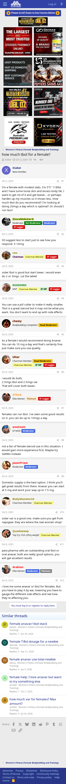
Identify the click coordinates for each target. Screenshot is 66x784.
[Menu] (5, 4)
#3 (62, 266)
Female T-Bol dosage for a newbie (34, 641)
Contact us (8, 777)
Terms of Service (11, 773)
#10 (62, 512)
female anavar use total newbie (33, 659)
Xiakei (8, 159)
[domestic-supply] (17, 71)
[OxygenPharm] (48, 132)
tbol (41, 159)
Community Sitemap (47, 773)
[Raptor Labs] (18, 132)
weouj (13, 662)
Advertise (8, 770)
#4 (62, 298)
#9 (62, 476)
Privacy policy (44, 777)
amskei (13, 685)
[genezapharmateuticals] (48, 41)
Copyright (28, 773)
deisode (14, 645)
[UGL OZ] (17, 101)
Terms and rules (25, 777)
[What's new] (61, 4)
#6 (62, 372)
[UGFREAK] (48, 101)
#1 (62, 181)
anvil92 (13, 707)
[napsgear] (17, 41)
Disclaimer (31, 770)
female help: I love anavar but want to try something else (35, 679)
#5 (62, 334)
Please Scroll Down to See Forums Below (33, 12)
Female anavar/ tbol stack (28, 624)
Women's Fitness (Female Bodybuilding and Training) (36, 629)
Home (6, 780)
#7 (62, 408)
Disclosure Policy (49, 770)
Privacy (19, 770)
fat (35, 159)
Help (57, 777)
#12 (62, 580)
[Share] (57, 181)
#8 (62, 440)
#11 (62, 544)
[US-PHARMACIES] (48, 71)
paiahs (13, 627)
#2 (62, 234)
